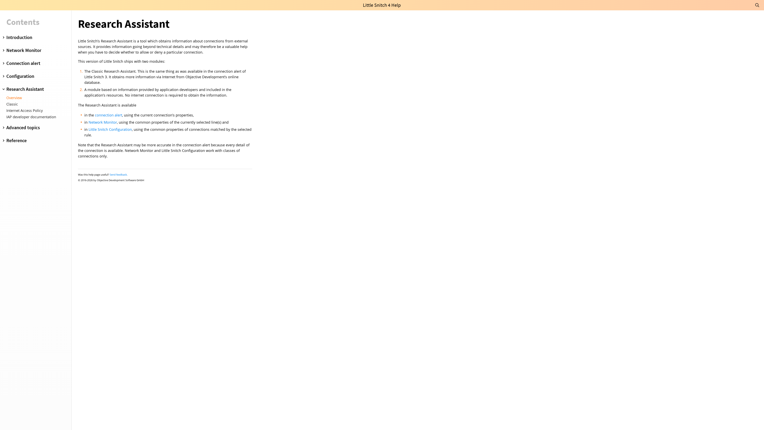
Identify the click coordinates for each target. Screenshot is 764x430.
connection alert (108, 115)
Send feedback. (119, 174)
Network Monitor (103, 122)
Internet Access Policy (24, 110)
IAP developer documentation (31, 116)
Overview (14, 97)
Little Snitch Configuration (110, 129)
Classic (12, 104)
